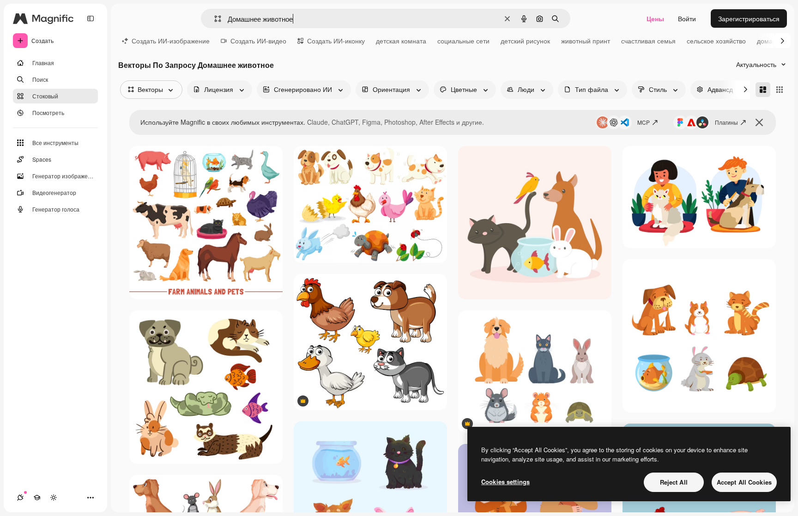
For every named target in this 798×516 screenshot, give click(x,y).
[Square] (779, 89)
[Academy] (37, 497)
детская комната (401, 40)
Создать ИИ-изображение (171, 40)
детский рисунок (525, 40)
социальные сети (463, 40)
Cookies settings (505, 481)
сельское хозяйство (716, 40)
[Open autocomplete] (214, 18)
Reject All (674, 482)
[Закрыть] (759, 122)
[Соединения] (20, 497)
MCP (643, 122)
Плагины (726, 122)
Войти (687, 18)
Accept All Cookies (744, 482)
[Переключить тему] (53, 497)
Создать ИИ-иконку (336, 40)
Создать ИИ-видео (258, 40)
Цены (655, 18)
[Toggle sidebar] (90, 18)
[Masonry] (763, 89)
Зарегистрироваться (749, 18)
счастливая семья (648, 40)
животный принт (585, 40)
